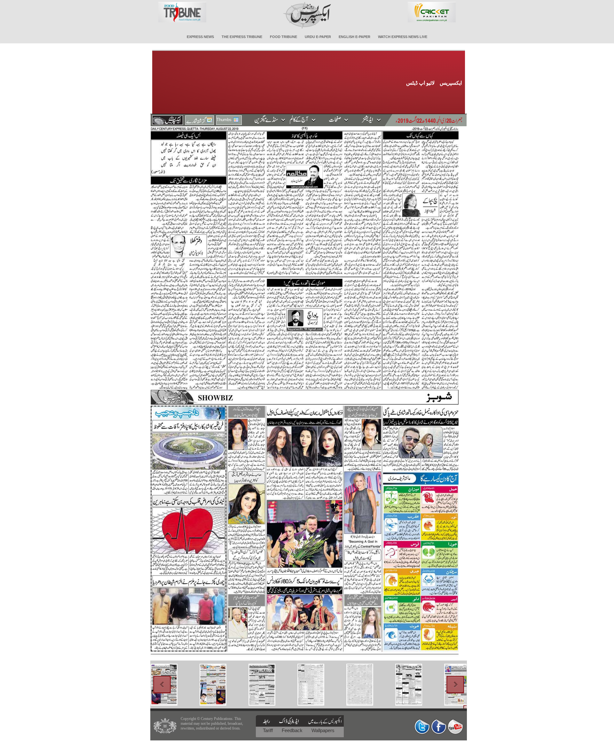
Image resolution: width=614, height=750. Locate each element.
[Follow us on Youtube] (455, 726)
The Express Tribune (242, 37)
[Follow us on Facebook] (438, 726)
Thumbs (224, 119)
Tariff (268, 730)
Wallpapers (323, 730)
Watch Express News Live (402, 37)
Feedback (293, 730)
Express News (200, 37)
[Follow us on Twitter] (422, 726)
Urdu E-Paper (318, 37)
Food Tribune (283, 37)
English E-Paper (354, 37)
